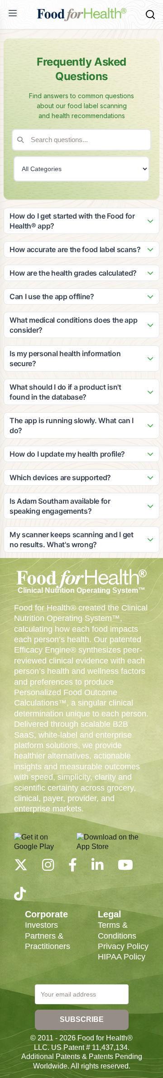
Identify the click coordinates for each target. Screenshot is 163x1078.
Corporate (46, 914)
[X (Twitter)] (21, 867)
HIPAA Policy (121, 956)
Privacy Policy (123, 946)
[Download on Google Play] (42, 842)
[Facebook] (72, 867)
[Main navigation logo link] (81, 14)
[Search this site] (150, 14)
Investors (41, 925)
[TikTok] (20, 896)
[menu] (12, 13)
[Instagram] (48, 867)
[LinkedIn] (97, 867)
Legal (109, 914)
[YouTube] (125, 867)
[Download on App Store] (113, 842)
